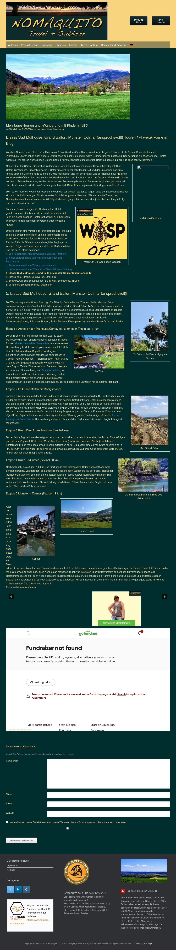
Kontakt (73, 45)
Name (9, 794)
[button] (88, 608)
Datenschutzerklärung (18, 860)
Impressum (12, 865)
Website (10, 812)
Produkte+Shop (29, 45)
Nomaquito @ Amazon (113, 45)
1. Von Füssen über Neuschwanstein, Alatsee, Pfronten (36, 253)
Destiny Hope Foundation (83, 906)
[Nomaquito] (57, 21)
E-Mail (10, 803)
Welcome (13, 45)
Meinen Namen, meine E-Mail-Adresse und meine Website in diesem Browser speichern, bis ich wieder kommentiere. (67, 822)
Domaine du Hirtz (50, 370)
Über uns (61, 45)
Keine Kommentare (56, 129)
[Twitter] (10, 889)
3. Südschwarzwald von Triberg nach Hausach (31, 265)
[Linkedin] (18, 889)
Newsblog (47, 45)
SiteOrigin (148, 943)
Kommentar (12, 760)
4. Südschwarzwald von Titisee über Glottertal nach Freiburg (39, 269)
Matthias (42, 129)
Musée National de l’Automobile (32, 343)
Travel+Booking (89, 45)
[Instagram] (26, 889)
